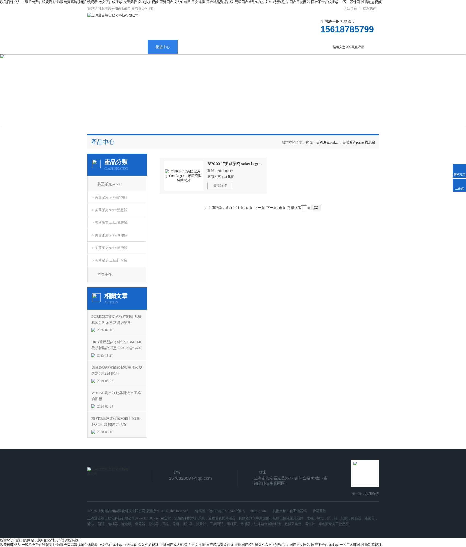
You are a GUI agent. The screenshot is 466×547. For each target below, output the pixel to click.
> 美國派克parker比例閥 (109, 260)
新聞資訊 (192, 47)
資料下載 (253, 47)
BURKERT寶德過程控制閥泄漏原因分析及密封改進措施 (116, 319)
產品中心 (162, 47)
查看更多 (104, 274)
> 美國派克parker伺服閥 (109, 235)
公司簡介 (132, 47)
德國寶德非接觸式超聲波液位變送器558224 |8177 (116, 370)
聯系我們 (369, 8)
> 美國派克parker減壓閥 (109, 210)
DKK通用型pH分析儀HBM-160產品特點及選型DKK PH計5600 (116, 345)
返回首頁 (350, 8)
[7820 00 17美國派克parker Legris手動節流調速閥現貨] (183, 176)
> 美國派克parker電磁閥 (109, 222)
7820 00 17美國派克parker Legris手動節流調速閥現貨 (234, 164)
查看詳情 (220, 186)
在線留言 (283, 47)
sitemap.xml (258, 511)
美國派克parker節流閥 (358, 142)
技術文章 (223, 47)
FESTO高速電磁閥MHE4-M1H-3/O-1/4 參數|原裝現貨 (116, 421)
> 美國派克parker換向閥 (109, 197)
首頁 (309, 142)
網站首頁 (102, 47)
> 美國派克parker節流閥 (109, 248)
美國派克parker (327, 142)
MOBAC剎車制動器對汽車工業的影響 (116, 396)
